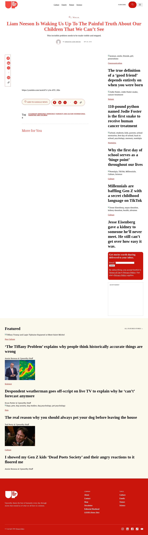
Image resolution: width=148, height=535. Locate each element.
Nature (71, 5)
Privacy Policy (129, 273)
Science (79, 5)
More (76, 17)
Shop (86, 502)
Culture (56, 5)
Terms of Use (115, 273)
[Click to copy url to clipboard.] (8, 82)
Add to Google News (37, 102)
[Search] (132, 5)
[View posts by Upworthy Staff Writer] (58, 42)
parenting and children (37, 115)
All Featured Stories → (134, 328)
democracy (51, 114)
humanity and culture (65, 114)
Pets (6, 410)
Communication (115, 63)
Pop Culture (10, 339)
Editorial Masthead (91, 509)
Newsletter (88, 505)
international (79, 114)
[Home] (70, 17)
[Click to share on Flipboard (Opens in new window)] (8, 72)
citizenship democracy (37, 114)
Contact (87, 498)
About (86, 495)
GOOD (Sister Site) (91, 512)
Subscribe (122, 4)
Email (112, 263)
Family (64, 5)
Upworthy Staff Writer (73, 41)
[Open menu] (140, 5)
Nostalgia (112, 143)
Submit (112, 265)
